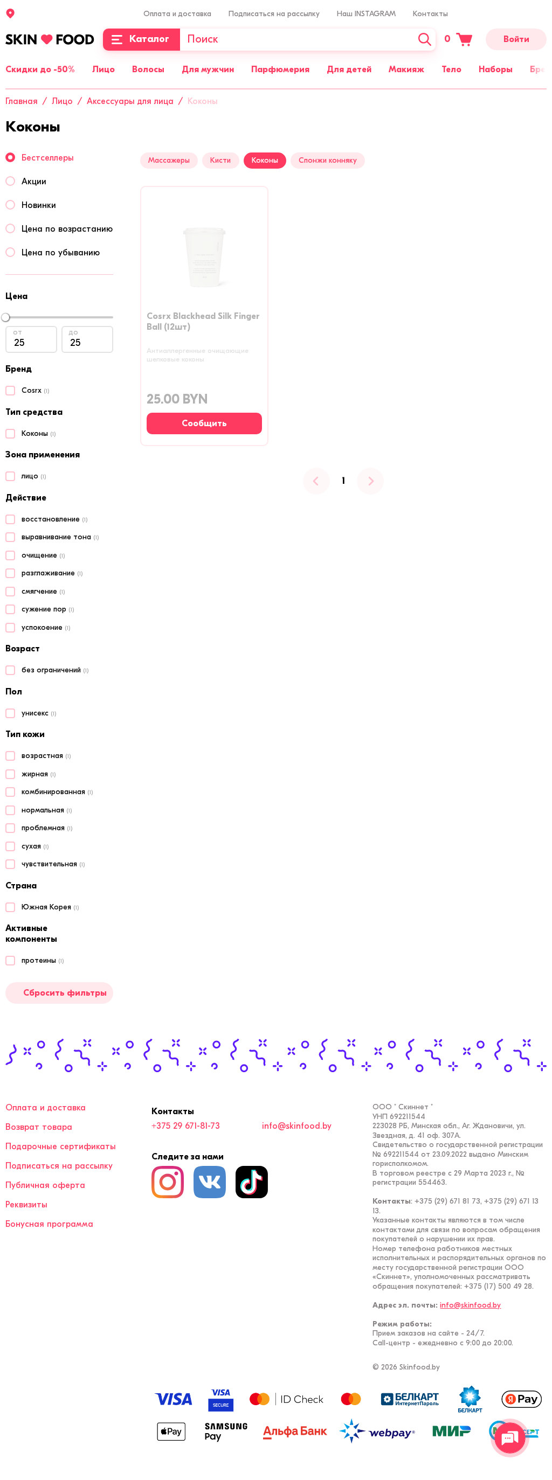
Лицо (103, 69)
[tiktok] (252, 1182)
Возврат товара (38, 1127)
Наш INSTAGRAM (366, 13)
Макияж (406, 69)
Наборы (496, 69)
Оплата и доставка (177, 13)
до (73, 332)
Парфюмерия (280, 69)
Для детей (349, 69)
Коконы (265, 160)
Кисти (220, 160)
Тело (451, 69)
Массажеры (169, 160)
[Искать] (424, 40)
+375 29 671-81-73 (185, 1126)
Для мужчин (208, 69)
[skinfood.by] (49, 39)
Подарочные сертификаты (60, 1146)
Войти (516, 39)
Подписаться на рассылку (274, 13)
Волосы (148, 69)
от (17, 332)
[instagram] (167, 1182)
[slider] (5, 317)
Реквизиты (26, 1205)
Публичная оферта (45, 1185)
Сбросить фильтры (65, 993)
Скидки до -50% (40, 69)
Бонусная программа (49, 1224)
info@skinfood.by (297, 1126)
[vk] (210, 1182)
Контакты (430, 13)
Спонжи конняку (328, 160)
